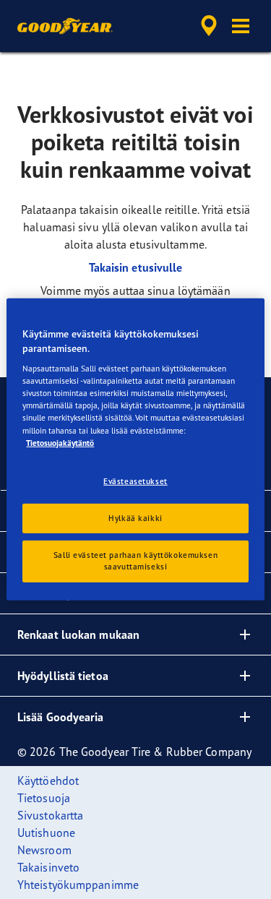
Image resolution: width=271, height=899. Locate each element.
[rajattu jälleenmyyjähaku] (209, 26)
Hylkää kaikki (135, 517)
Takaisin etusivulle (136, 267)
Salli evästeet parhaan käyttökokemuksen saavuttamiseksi (135, 561)
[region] (135, 449)
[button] (241, 26)
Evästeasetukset (135, 481)
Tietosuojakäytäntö (60, 442)
